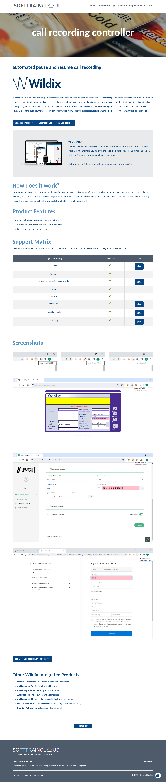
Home (40, 776)
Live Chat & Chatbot (26, 704)
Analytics (21, 695)
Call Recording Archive (27, 686)
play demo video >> (24, 123)
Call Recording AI (25, 699)
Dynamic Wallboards (26, 682)
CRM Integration (25, 691)
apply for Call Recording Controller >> (56, 123)
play (139, 266)
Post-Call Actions (25, 708)
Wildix (108, 98)
